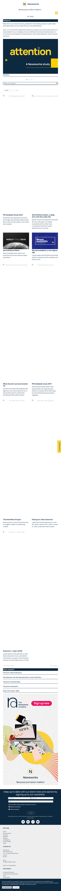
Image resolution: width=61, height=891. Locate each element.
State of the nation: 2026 (11, 691)
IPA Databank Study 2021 (13, 215)
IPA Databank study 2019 (42, 384)
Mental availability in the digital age (44, 251)
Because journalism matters (30, 9)
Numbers (5, 836)
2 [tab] (29, 79)
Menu (32, 16)
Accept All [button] (16, 887)
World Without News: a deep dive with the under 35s (43, 216)
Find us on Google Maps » (9, 865)
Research (5, 835)
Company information (8, 872)
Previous (6, 60)
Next (55, 60)
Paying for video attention (42, 519)
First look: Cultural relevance (12, 673)
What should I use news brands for (15, 385)
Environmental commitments (10, 874)
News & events (7, 833)
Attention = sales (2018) (12, 651)
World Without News (11, 250)
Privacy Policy (6, 877)
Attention (6, 75)
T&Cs (4, 875)
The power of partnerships (11, 682)
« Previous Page (8, 666)
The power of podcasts (10, 686)
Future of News (7, 841)
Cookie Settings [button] (7, 887)
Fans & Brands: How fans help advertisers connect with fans (22, 677)
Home (4, 831)
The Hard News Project (12, 519)
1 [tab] (27, 79)
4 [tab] (34, 79)
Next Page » (54, 666)
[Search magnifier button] (56, 13)
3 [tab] (31, 79)
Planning (5, 838)
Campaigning (6, 840)
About (4, 843)
